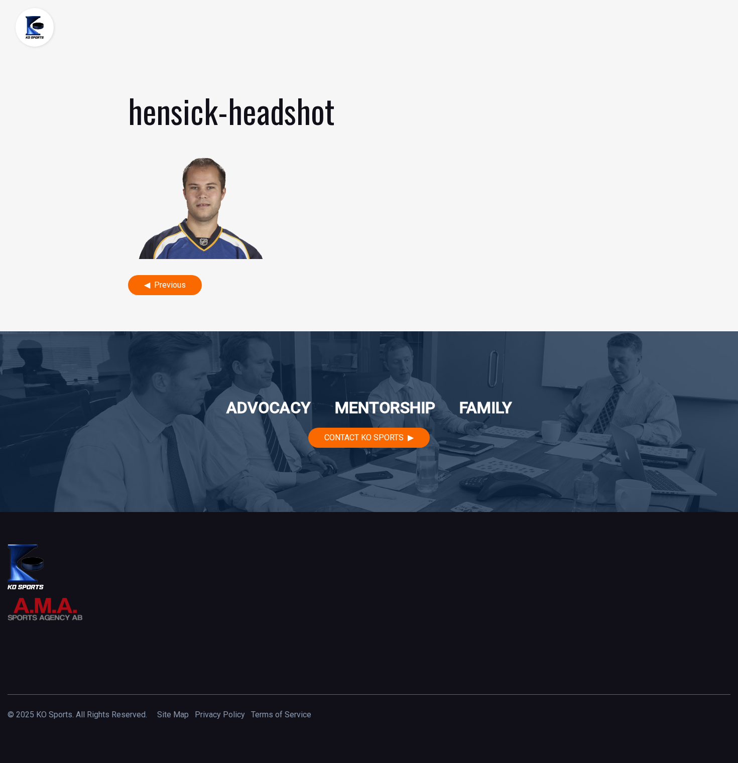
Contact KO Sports (364, 437)
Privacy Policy (220, 714)
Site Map (173, 714)
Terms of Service (281, 714)
